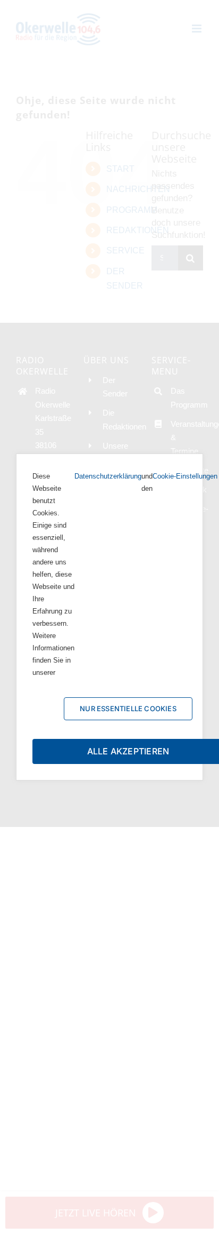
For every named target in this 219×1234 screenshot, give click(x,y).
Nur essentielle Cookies (128, 708)
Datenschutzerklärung (107, 476)
